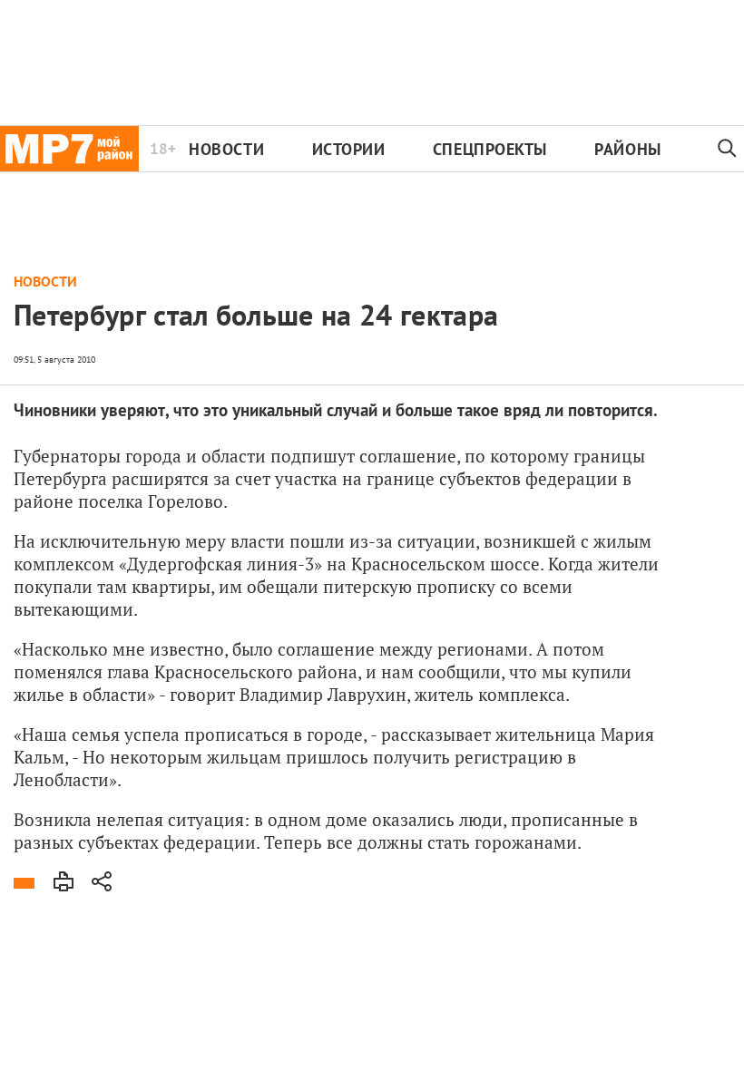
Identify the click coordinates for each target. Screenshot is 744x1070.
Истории (349, 149)
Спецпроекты (490, 149)
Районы (627, 149)
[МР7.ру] (69, 148)
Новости (226, 149)
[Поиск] (727, 148)
